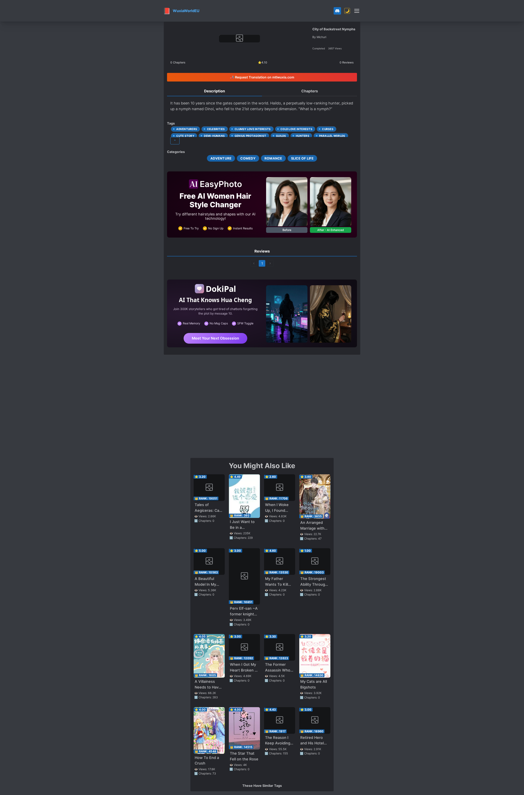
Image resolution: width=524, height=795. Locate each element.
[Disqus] (262, 406)
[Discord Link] (337, 11)
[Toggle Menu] (356, 10)
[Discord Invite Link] (337, 11)
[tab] (214, 91)
